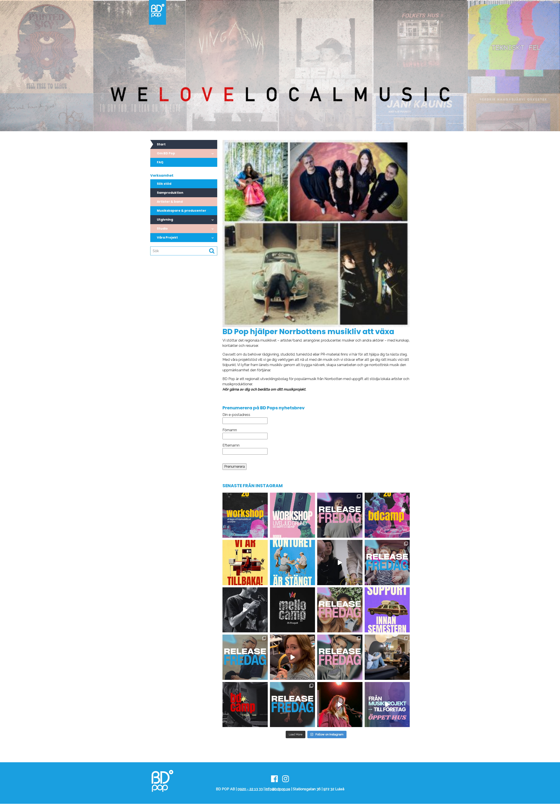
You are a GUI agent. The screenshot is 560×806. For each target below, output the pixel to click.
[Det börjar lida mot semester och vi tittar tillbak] (339, 562)
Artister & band (170, 201)
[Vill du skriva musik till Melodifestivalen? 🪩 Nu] (292, 610)
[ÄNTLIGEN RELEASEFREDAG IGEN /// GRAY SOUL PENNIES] (339, 515)
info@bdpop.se (277, 789)
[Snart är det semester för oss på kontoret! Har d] (387, 610)
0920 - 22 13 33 (250, 789)
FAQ (160, 162)
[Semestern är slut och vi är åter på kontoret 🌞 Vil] (245, 562)
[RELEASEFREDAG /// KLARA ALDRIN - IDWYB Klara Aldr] (292, 704)
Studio (162, 228)
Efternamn (231, 445)
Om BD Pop (166, 153)
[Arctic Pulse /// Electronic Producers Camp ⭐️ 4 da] (292, 657)
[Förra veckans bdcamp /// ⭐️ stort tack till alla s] (245, 610)
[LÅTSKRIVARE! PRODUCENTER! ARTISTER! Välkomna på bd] (245, 704)
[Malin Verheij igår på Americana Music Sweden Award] (339, 704)
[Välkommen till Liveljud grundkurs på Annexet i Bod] (292, 515)
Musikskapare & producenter (181, 210)
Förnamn (229, 430)
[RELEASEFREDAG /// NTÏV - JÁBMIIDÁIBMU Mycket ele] (339, 657)
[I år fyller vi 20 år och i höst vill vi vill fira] (387, 515)
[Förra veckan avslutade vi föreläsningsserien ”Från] (387, 657)
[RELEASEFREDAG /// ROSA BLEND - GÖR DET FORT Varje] (387, 562)
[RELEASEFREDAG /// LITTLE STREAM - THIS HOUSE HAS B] (339, 610)
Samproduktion (170, 192)
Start (161, 144)
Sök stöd (164, 183)
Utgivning (165, 219)
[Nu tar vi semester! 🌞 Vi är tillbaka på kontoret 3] (292, 562)
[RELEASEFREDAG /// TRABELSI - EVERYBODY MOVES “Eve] (245, 657)
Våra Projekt (167, 237)
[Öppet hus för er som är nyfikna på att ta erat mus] (387, 704)
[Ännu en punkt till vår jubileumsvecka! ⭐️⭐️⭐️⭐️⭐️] (245, 515)
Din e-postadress (236, 415)
